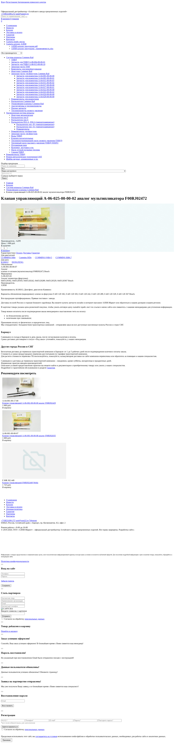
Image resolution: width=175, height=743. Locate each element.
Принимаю (7, 740)
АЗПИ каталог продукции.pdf (24, 46)
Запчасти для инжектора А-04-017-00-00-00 (35, 85)
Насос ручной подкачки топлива (25, 150)
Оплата (19, 253)
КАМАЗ (4, 262)
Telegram (33, 520)
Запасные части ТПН (20, 67)
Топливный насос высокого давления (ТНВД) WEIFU (35, 143)
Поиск (4, 178)
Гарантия (10, 35)
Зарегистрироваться (10, 727)
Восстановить (7, 706)
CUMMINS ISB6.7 (63, 257)
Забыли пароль (7, 581)
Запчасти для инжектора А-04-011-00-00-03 (35, 80)
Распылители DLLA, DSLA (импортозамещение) (32, 122)
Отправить (6, 616)
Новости (10, 28)
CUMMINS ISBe (8, 257)
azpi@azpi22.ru (22, 14)
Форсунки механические (22, 115)
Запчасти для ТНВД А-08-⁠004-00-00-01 (28, 62)
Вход (3, 2)
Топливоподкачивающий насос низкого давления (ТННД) (36, 141)
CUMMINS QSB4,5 (43, 257)
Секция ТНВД (17, 152)
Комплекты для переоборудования (26, 69)
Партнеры (10, 37)
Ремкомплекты (22, 129)
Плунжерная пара (19, 145)
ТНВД (14, 60)
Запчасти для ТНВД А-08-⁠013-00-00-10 (28, 64)
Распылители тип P (19, 117)
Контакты (10, 39)
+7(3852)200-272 (8, 520)
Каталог (9, 30)
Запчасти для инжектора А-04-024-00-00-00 (35, 94)
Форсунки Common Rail (21, 71)
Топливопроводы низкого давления (27, 110)
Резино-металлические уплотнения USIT (24, 157)
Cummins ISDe (25, 257)
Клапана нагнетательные (22, 138)
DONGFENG (17, 262)
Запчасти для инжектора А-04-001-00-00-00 (35, 76)
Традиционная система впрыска (20, 113)
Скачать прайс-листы (15, 42)
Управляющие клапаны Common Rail (27, 104)
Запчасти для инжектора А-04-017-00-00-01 (35, 87)
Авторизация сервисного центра (31, 2)
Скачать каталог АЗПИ (16, 44)
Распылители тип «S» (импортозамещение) (35, 127)
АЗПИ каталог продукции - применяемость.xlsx (32, 48)
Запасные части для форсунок (24, 134)
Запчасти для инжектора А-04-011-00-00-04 (35, 83)
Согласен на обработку (24, 619)
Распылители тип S (19, 120)
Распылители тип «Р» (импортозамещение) (35, 124)
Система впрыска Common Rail (19, 57)
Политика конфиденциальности (15, 561)
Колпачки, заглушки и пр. (22, 147)
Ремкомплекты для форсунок (24, 131)
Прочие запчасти (18, 108)
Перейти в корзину (9, 631)
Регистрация (11, 2)
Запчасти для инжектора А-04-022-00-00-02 (35, 92)
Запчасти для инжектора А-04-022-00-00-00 (35, 90)
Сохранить (6, 586)
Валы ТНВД (16, 136)
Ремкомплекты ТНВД (15, 154)
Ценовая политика (14, 509)
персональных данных (34, 619)
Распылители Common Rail (23, 101)
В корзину (5, 251)
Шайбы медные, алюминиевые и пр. (22, 159)
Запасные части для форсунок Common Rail (30, 74)
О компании (11, 25)
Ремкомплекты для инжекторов (25, 99)
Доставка (27, 253)
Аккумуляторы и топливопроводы (26, 106)
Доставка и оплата (14, 32)
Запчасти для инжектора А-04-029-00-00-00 (35, 97)
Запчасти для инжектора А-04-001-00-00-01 (35, 78)
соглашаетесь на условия (46, 736)
